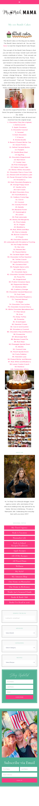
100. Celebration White (19, 369)
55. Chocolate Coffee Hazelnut (19, 257)
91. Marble (19, 347)
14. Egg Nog (19, 155)
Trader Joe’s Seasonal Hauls (19, 592)
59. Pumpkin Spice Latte (19, 267)
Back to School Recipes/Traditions (19, 544)
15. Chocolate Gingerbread (19, 157)
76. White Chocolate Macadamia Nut (19, 309)
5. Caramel (19, 132)
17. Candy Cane (19, 162)
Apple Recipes (19, 551)
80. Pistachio (19, 319)
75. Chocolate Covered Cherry (19, 307)
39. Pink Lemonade (19, 217)
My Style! (19, 571)
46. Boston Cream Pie (19, 234)
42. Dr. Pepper (19, 224)
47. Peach (19, 237)
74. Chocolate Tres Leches (19, 304)
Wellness (19, 566)
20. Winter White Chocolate (19, 170)
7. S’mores (19, 137)
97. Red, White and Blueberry (19, 362)
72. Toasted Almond (19, 299)
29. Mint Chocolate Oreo (19, 192)
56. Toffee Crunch (20, 259)
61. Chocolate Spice (19, 272)
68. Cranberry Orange (19, 289)
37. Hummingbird (19, 212)
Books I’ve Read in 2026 (19, 602)
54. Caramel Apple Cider (19, 254)
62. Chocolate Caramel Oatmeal (19, 274)
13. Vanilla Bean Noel (19, 152)
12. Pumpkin (19, 150)
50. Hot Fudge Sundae (19, 244)
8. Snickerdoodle (19, 140)
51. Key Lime (19, 247)
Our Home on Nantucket (19, 582)
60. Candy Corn (19, 269)
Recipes (19, 657)
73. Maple (19, 302)
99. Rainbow (19, 367)
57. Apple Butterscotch (19, 262)
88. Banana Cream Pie (19, 339)
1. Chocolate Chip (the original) (19, 122)
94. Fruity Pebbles (20, 354)
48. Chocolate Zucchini (19, 239)
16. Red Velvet (19, 160)
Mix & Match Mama (19, 12)
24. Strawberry (19, 180)
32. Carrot (19, 199)
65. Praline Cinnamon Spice (19, 282)
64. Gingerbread (19, 279)
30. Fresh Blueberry (19, 194)
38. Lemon (19, 214)
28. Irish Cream (19, 190)
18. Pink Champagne (19, 165)
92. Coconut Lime (19, 349)
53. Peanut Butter (19, 252)
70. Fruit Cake (19, 294)
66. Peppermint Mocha (19, 284)
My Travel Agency (19, 527)
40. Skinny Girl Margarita (19, 219)
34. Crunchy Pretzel (19, 204)
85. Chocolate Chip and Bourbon (19, 332)
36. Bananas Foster (19, 209)
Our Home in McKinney (19, 587)
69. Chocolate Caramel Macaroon (19, 292)
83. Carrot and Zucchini (19, 327)
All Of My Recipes (19, 556)
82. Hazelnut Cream (19, 324)
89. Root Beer (19, 342)
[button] (19, 2)
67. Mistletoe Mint (19, 287)
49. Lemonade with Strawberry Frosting (19, 242)
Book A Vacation (19, 533)
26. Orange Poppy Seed (19, 185)
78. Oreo (19, 314)
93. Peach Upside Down (19, 352)
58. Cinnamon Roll (19, 264)
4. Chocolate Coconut (19, 130)
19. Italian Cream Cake (19, 167)
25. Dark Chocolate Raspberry (19, 182)
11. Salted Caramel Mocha (19, 147)
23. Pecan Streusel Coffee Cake (19, 177)
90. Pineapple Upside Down (19, 344)
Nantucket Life (19, 538)
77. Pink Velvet (19, 312)
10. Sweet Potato (19, 145)
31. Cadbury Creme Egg (20, 197)
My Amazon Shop (19, 576)
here (5, 46)
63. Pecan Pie (19, 277)
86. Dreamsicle (19, 334)
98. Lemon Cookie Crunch (19, 364)
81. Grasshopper (19, 322)
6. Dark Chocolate (19, 135)
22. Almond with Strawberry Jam (19, 175)
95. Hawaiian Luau (19, 357)
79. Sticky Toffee (19, 317)
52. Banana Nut (19, 249)
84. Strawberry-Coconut (19, 329)
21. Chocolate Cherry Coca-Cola (19, 172)
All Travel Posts (19, 561)
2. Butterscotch (19, 125)
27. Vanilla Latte (19, 187)
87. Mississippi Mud (19, 337)
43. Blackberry (19, 227)
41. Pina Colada (19, 222)
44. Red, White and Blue (19, 229)
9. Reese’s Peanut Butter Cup (19, 142)
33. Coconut (19, 202)
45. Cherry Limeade (19, 232)
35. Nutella (19, 207)
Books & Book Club (19, 597)
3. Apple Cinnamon (19, 127)
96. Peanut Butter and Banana (19, 359)
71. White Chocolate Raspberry (19, 297)
